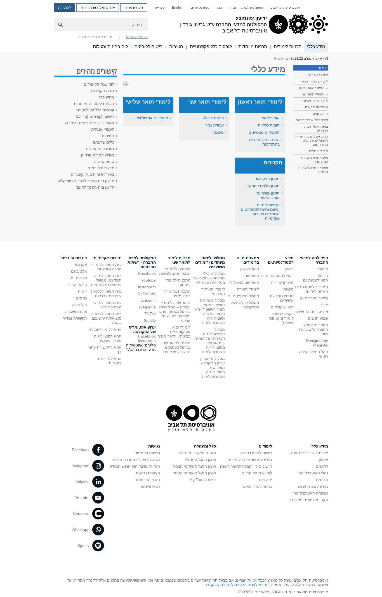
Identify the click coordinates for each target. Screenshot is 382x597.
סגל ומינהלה (205, 446)
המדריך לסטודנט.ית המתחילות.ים (311, 289)
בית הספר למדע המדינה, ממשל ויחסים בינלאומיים (106, 280)
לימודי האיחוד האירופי (213, 291)
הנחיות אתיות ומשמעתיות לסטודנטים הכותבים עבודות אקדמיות (260, 212)
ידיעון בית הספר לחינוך (95, 187)
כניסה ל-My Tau (202, 479)
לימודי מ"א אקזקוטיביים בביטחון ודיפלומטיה (173, 331)
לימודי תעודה (248, 289)
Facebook (147, 273)
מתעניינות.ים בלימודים (248, 260)
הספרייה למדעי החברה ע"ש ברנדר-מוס (312, 329)
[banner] (191, 26)
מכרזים (322, 479)
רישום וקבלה (213, 118)
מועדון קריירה (282, 282)
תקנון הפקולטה (267, 178)
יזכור (324, 305)
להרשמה (64, 7)
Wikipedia (147, 307)
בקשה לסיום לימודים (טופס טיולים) (281, 318)
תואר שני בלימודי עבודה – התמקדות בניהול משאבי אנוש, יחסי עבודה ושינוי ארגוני (173, 311)
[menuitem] (285, 7)
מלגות (218, 132)
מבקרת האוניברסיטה (310, 493)
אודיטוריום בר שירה (312, 311)
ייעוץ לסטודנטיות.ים (277, 275)
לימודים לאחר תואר (314, 81)
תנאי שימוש (150, 486)
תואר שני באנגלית (244, 282)
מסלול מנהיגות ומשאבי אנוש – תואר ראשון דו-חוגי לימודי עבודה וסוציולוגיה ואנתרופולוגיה (209, 311)
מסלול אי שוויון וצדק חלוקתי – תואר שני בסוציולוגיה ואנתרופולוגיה (212, 367)
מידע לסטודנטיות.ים (281, 260)
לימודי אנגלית (318, 151)
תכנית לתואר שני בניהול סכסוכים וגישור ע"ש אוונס (176, 347)
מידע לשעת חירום (313, 486)
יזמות (82, 291)
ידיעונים (265, 479)
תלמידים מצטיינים (264, 132)
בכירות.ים (79, 278)
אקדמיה (80, 264)
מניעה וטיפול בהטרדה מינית (136, 459)
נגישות (154, 446)
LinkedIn (148, 300)
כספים (81, 298)
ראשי (322, 68)
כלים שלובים (103, 142)
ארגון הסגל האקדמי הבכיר (194, 466)
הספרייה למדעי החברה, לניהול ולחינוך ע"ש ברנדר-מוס (311, 141)
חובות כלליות (269, 125)
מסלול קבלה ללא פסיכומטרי (245, 304)
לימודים (265, 446)
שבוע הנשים (318, 318)
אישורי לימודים (318, 75)
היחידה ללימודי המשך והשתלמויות (174, 271)
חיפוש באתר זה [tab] (137, 37)
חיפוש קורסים (282, 307)
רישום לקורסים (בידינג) (95, 116)
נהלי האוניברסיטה (313, 473)
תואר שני (251, 275)
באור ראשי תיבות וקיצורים (316, 128)
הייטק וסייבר (76, 284)
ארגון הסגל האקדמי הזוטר (194, 473)
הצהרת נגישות (148, 473)
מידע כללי (316, 46)
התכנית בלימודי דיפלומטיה (177, 293)
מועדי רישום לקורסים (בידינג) (89, 123)
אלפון (323, 459)
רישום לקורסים (148, 46)
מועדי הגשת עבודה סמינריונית (314, 159)
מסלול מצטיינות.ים (243, 296)
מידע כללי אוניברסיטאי (312, 120)
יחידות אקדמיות (107, 258)
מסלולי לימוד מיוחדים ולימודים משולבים (210, 262)
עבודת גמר (215, 125)
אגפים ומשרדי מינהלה (197, 453)
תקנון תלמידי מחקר (263, 186)
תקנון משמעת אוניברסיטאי (268, 195)
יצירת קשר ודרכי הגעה (309, 453)
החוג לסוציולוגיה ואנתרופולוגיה (107, 338)
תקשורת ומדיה (74, 318)
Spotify (150, 320)
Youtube (148, 280)
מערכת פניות (133, 7)
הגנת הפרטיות (148, 479)
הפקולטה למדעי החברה (246, 8)
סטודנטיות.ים (200, 8)
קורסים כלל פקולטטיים (211, 46)
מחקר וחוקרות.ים (314, 298)
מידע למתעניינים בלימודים (249, 459)
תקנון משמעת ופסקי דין (308, 500)
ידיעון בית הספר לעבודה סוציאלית (85, 181)
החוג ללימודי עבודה (105, 329)
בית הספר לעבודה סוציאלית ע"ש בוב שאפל (106, 318)
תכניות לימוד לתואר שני (179, 260)
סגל (219, 8)
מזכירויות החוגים (316, 107)
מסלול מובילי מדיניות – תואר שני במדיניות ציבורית (209, 278)
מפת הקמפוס (102, 90)
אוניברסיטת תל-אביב (285, 8)
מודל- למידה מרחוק (97, 155)
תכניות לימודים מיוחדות (94, 103)
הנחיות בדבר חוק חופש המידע (135, 466)
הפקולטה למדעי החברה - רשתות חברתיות (142, 262)
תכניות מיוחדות (253, 46)
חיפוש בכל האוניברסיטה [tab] (95, 37)
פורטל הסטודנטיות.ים (315, 277)
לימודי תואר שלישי (315, 101)
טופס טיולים (104, 161)
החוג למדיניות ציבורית (109, 360)
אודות (323, 269)
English (177, 8)
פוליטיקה (79, 305)
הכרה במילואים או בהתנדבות (264, 141)
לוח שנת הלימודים (99, 84)
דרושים (322, 466)
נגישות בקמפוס (147, 453)
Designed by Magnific (317, 342)
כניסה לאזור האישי (256, 486)
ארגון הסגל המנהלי (200, 459)
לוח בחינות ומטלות (110, 46)
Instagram (147, 287)
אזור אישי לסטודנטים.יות (98, 7)
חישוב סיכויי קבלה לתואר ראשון (246, 466)
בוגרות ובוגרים (74, 258)
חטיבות (176, 46)
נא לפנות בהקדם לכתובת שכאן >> (233, 584)
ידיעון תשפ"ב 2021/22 (326, 58)
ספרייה (160, 8)
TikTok (150, 314)
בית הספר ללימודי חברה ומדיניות (106, 266)
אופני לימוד (270, 118)
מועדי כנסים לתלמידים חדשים (312, 170)
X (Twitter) (147, 293)
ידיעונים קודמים (101, 168)
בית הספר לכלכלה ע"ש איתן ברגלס (106, 293)
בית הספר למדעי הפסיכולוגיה (107, 304)
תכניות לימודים (287, 46)
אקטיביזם (79, 271)
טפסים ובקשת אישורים (282, 298)
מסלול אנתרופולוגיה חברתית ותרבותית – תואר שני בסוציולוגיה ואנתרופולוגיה (209, 340)
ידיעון (289, 269)
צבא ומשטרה (76, 311)
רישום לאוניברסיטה (256, 453)
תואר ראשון (249, 269)
